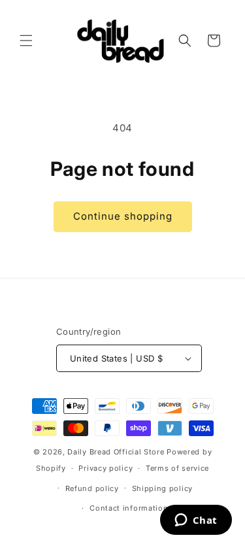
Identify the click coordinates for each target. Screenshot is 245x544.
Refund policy (92, 488)
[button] (26, 40)
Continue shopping (122, 216)
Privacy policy (105, 468)
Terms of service (177, 468)
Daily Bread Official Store (115, 451)
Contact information (129, 508)
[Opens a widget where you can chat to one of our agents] (195, 521)
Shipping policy (162, 488)
